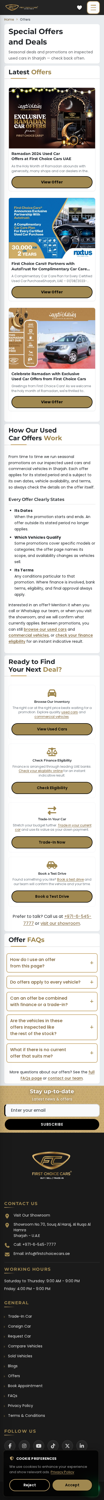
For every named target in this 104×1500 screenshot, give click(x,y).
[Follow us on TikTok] (53, 1445)
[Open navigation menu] (93, 7)
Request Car (19, 1336)
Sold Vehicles (20, 1356)
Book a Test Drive (52, 896)
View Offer (52, 182)
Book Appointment (25, 1385)
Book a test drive (70, 879)
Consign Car (19, 1326)
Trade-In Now (52, 842)
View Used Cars (52, 729)
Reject (29, 1485)
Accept (72, 1485)
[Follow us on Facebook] (9, 1445)
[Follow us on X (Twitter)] (67, 1445)
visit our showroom (60, 923)
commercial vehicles (29, 635)
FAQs (12, 1395)
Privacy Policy (20, 1405)
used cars (69, 712)
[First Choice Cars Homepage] (21, 7)
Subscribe (52, 1124)
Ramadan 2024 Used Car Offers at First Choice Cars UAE (41, 156)
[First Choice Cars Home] (52, 1167)
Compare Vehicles (25, 1346)
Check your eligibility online (41, 771)
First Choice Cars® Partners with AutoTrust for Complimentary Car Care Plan (49, 268)
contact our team (65, 1078)
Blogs (13, 1366)
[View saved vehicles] (79, 7)
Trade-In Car (20, 1316)
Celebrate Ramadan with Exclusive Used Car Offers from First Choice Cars (48, 376)
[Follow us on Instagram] (24, 1445)
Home (9, 19)
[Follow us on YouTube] (38, 1445)
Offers (14, 1376)
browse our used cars (45, 629)
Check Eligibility (52, 787)
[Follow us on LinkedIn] (81, 1445)
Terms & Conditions (26, 1415)
